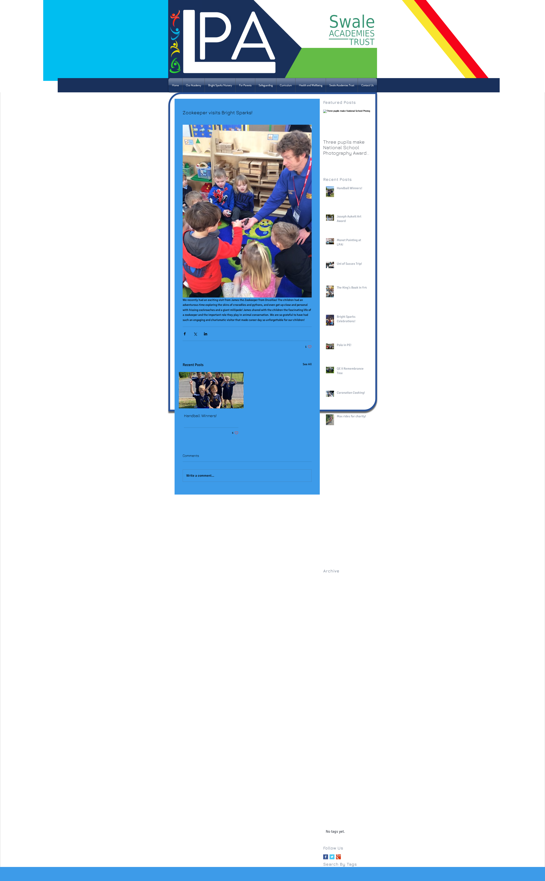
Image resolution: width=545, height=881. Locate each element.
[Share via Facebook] (185, 334)
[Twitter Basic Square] (332, 856)
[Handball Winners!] (211, 390)
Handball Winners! (200, 415)
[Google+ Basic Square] (338, 856)
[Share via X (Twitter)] (195, 334)
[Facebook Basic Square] (325, 856)
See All (307, 364)
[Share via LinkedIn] (206, 334)
